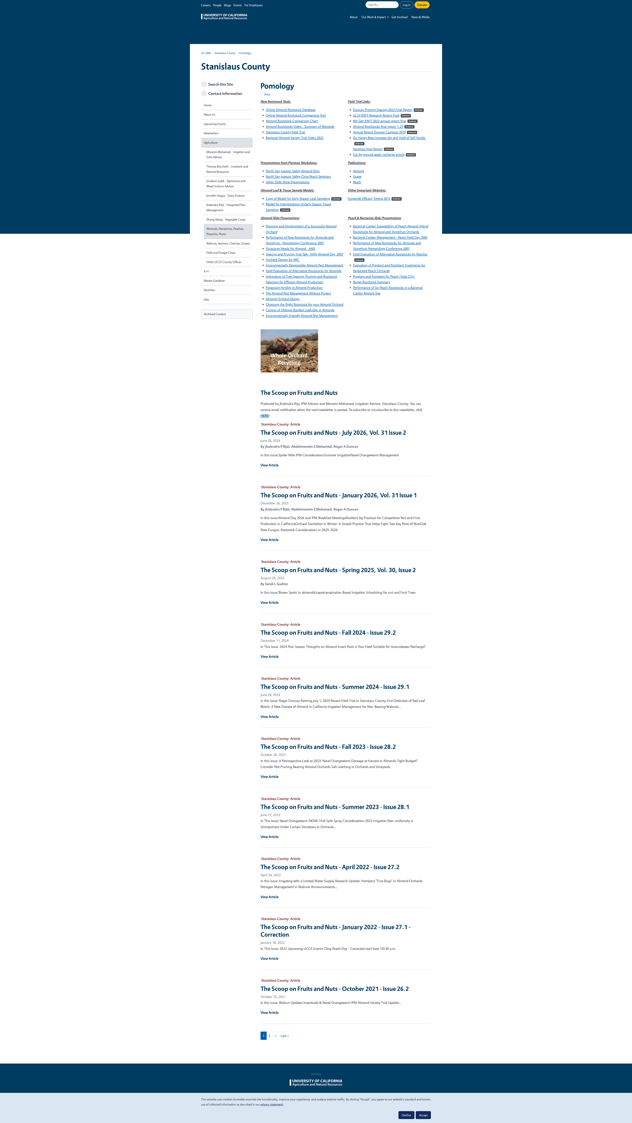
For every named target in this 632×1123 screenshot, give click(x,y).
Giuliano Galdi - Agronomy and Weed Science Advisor (225, 183)
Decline (406, 1115)
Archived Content (215, 314)
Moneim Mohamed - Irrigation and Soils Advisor (228, 154)
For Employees (253, 5)
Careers (206, 5)
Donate (422, 5)
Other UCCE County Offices (223, 262)
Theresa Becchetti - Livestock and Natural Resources (227, 169)
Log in (406, 5)
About (353, 17)
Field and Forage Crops (220, 253)
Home (207, 105)
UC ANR (206, 53)
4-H (206, 271)
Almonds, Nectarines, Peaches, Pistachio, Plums (225, 231)
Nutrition (209, 290)
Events (238, 5)
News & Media (420, 17)
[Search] (396, 4)
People (217, 5)
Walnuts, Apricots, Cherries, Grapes (228, 243)
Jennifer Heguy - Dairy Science (225, 196)
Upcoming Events (215, 124)
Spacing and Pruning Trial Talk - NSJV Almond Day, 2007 (304, 254)
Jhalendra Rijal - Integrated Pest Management (225, 207)
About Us (209, 114)
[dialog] (316, 1108)
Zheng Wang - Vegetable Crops (226, 219)
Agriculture (211, 142)
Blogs (227, 5)
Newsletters (211, 133)
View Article (270, 465)
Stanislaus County (224, 53)
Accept (423, 1115)
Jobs (206, 299)
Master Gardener (214, 281)
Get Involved (400, 17)
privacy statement (272, 1104)
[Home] (224, 17)
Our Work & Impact (373, 17)
